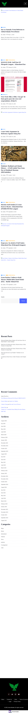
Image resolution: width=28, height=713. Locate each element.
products (3, 542)
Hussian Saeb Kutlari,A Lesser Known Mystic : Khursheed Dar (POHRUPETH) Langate (12, 207)
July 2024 (3, 490)
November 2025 (4, 445)
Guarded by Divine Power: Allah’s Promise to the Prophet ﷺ (13, 357)
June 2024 (3, 492)
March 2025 (3, 467)
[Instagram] (15, 694)
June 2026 (3, 426)
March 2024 (3, 501)
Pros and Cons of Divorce (15, 404)
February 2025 (4, 470)
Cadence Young (4, 404)
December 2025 (4, 443)
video (2, 547)
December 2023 (4, 509)
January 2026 (4, 440)
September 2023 (4, 517)
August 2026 (4, 420)
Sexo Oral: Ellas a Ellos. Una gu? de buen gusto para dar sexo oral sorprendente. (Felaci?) (13, 99)
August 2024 (4, 487)
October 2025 (4, 448)
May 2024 (3, 495)
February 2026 (4, 437)
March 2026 (3, 434)
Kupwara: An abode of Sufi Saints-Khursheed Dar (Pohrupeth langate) (13, 244)
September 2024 (4, 484)
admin (4, 34)
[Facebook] (8, 694)
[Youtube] (18, 694)
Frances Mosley (4, 401)
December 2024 (4, 476)
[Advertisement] (14, 319)
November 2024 (4, 479)
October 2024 (4, 481)
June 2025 (3, 459)
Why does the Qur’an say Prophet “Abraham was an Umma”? (12, 353)
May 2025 (3, 462)
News (2, 539)
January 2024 (4, 506)
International (3, 533)
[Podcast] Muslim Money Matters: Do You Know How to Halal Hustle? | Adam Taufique (13, 341)
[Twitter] (12, 694)
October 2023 (4, 514)
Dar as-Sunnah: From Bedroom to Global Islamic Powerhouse (12, 31)
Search (2, 297)
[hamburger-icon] (25, 3)
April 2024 (3, 498)
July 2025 (3, 456)
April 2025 (3, 465)
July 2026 (3, 423)
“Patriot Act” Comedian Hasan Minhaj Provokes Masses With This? (13, 410)
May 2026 (3, 429)
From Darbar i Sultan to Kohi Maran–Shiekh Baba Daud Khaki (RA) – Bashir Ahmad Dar (12, 279)
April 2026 (3, 431)
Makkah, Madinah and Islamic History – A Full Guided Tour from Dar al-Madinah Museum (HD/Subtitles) (13, 169)
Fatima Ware (4, 407)
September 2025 (4, 451)
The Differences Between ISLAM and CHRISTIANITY (13, 398)
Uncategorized (4, 545)
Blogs (2, 528)
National (3, 536)
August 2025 (4, 454)
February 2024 (4, 503)
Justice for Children (14, 401)
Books (2, 531)
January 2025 (4, 473)
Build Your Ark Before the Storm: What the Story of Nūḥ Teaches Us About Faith (13, 345)
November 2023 (4, 512)
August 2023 (4, 520)
